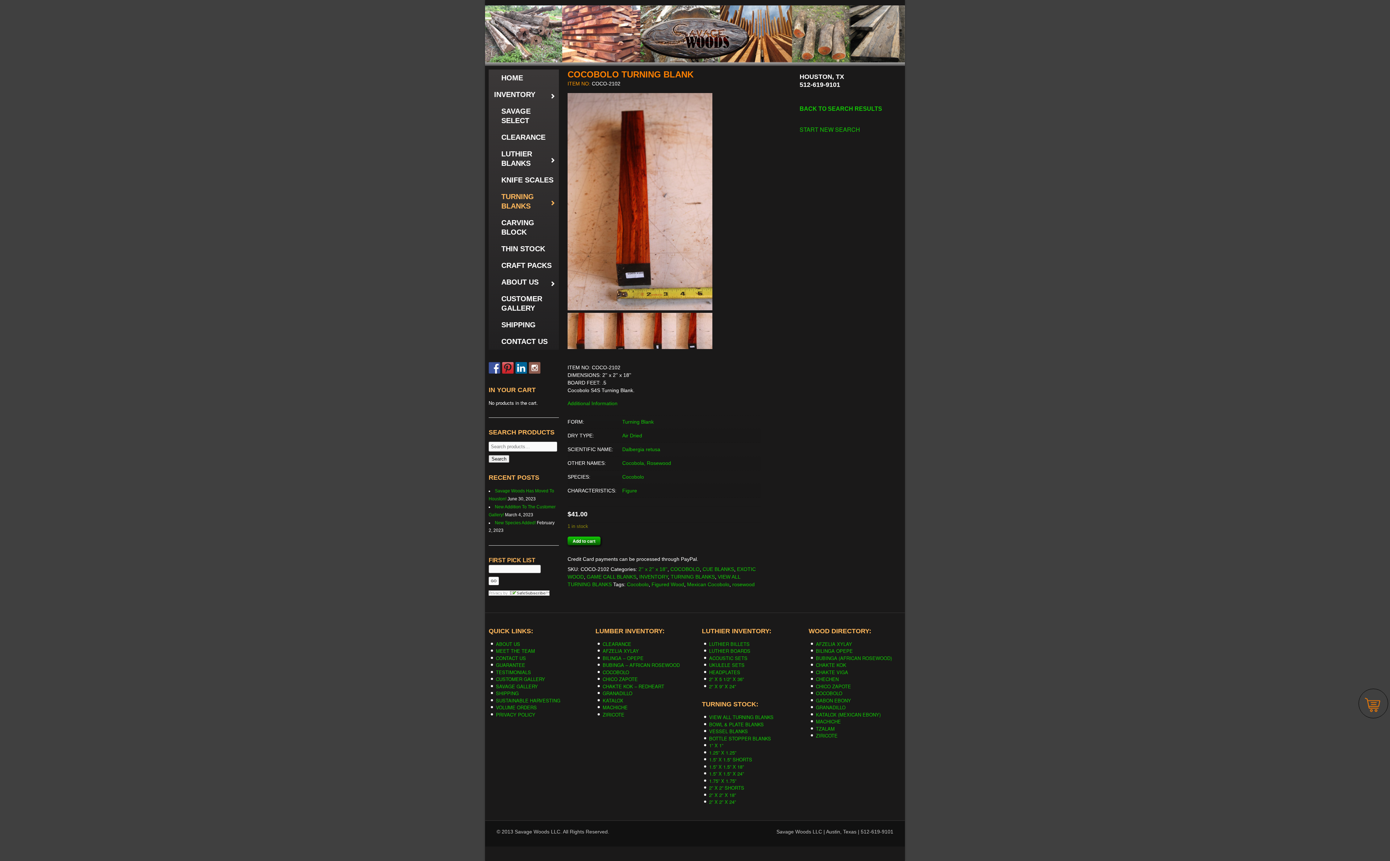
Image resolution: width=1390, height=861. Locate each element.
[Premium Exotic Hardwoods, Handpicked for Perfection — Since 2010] (695, 21)
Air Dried (632, 435)
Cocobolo (633, 477)
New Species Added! (515, 522)
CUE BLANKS (718, 569)
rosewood (743, 584)
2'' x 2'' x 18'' (653, 569)
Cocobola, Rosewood (646, 463)
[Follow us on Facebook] (494, 368)
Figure (629, 491)
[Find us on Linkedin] (521, 368)
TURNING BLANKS (693, 577)
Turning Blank (638, 422)
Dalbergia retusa (641, 449)
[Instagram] (534, 368)
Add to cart (584, 541)
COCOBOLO (685, 569)
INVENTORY (653, 577)
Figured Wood (668, 584)
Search (499, 459)
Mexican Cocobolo (708, 584)
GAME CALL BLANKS (611, 577)
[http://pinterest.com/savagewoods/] (508, 368)
